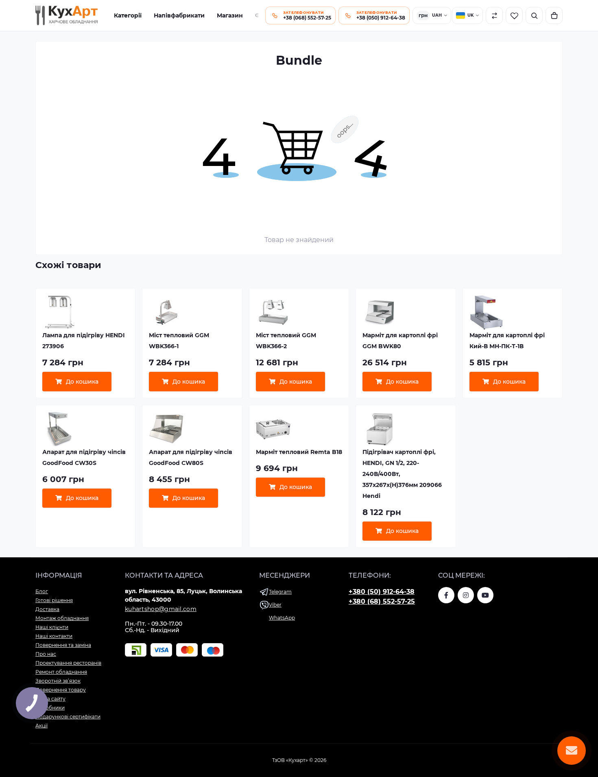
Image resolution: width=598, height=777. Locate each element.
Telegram (280, 592)
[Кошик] (554, 15)
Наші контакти (53, 636)
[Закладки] (514, 15)
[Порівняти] (494, 15)
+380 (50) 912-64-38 (382, 592)
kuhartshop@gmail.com (160, 609)
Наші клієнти (51, 627)
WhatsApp (282, 618)
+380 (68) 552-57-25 (382, 601)
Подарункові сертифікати (67, 717)
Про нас (45, 654)
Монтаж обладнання (62, 618)
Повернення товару (60, 690)
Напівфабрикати (179, 15)
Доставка (47, 609)
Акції (41, 725)
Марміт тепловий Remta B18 (299, 452)
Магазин (230, 15)
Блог (41, 591)
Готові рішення (54, 600)
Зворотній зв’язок (58, 681)
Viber (275, 605)
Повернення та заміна (63, 645)
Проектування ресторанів (68, 663)
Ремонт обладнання (61, 672)
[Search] (534, 15)
